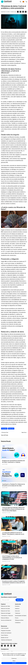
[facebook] (2, 645)
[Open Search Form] (20, 1)
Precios (16, 617)
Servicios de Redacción (6, 620)
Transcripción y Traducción (7, 615)
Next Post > (24, 432)
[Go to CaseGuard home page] (14, 594)
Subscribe (19, 600)
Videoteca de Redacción (6, 639)
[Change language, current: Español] (23, 1)
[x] (5, 645)
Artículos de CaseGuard (6, 632)
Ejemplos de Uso (4, 637)
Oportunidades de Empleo (20, 615)
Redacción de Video (5, 606)
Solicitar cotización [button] (7, 5)
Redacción (11, 428)
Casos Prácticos (4, 635)
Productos (17, 606)
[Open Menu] (26, 2)
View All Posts (4, 435)
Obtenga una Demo (19, 620)
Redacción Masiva (5, 617)
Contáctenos (18, 622)
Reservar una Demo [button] (20, 5)
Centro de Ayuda (4, 628)
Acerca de (17, 610)
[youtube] (11, 645)
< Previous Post (4, 432)
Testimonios (17, 613)
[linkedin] (8, 645)
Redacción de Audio (5, 608)
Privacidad (4, 428)
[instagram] (14, 645)
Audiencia (17, 608)
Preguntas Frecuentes (6, 630)
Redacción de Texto (5, 610)
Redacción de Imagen (5, 613)
